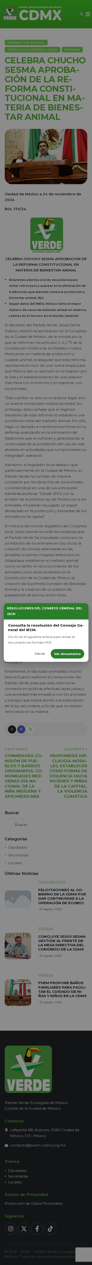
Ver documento (67, 654)
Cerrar (40, 653)
